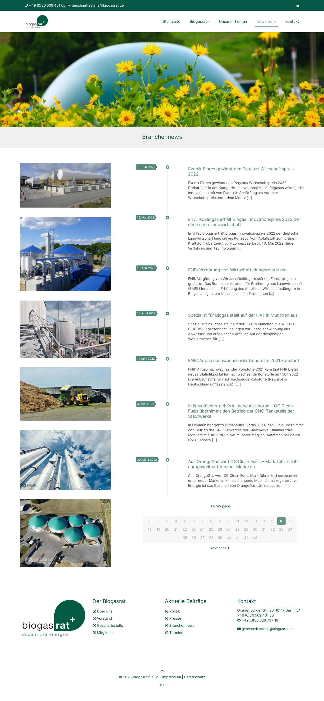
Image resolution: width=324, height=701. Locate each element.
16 (281, 521)
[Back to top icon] (162, 671)
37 (202, 537)
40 (229, 537)
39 (220, 537)
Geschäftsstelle (110, 625)
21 (176, 529)
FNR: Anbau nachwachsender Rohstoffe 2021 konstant (243, 360)
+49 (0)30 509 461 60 (47, 5)
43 (255, 537)
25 (211, 529)
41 (238, 537)
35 (185, 537)
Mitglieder (105, 632)
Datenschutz (194, 677)
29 (246, 529)
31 (264, 529)
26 (220, 529)
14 (264, 521)
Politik (174, 611)
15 (272, 521)
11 (237, 521)
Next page (218, 548)
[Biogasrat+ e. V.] (36, 21)
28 (237, 529)
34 (290, 529)
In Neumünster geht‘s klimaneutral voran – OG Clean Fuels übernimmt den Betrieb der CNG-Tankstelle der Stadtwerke (241, 411)
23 (193, 529)
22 (185, 529)
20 (167, 529)
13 (255, 521)
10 (229, 521)
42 (246, 537)
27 (229, 529)
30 (255, 529)
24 (202, 529)
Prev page (221, 506)
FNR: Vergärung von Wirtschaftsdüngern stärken (237, 269)
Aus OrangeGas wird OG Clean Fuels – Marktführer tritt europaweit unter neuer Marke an (243, 464)
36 (193, 537)
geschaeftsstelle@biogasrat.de (98, 5)
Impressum (171, 677)
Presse (175, 618)
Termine (176, 632)
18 (150, 529)
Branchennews (181, 625)
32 (272, 529)
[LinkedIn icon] (297, 5)
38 (211, 537)
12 (246, 521)
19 (158, 529)
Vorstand (104, 618)
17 (290, 521)
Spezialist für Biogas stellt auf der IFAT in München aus (242, 315)
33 (281, 529)
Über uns (104, 611)
